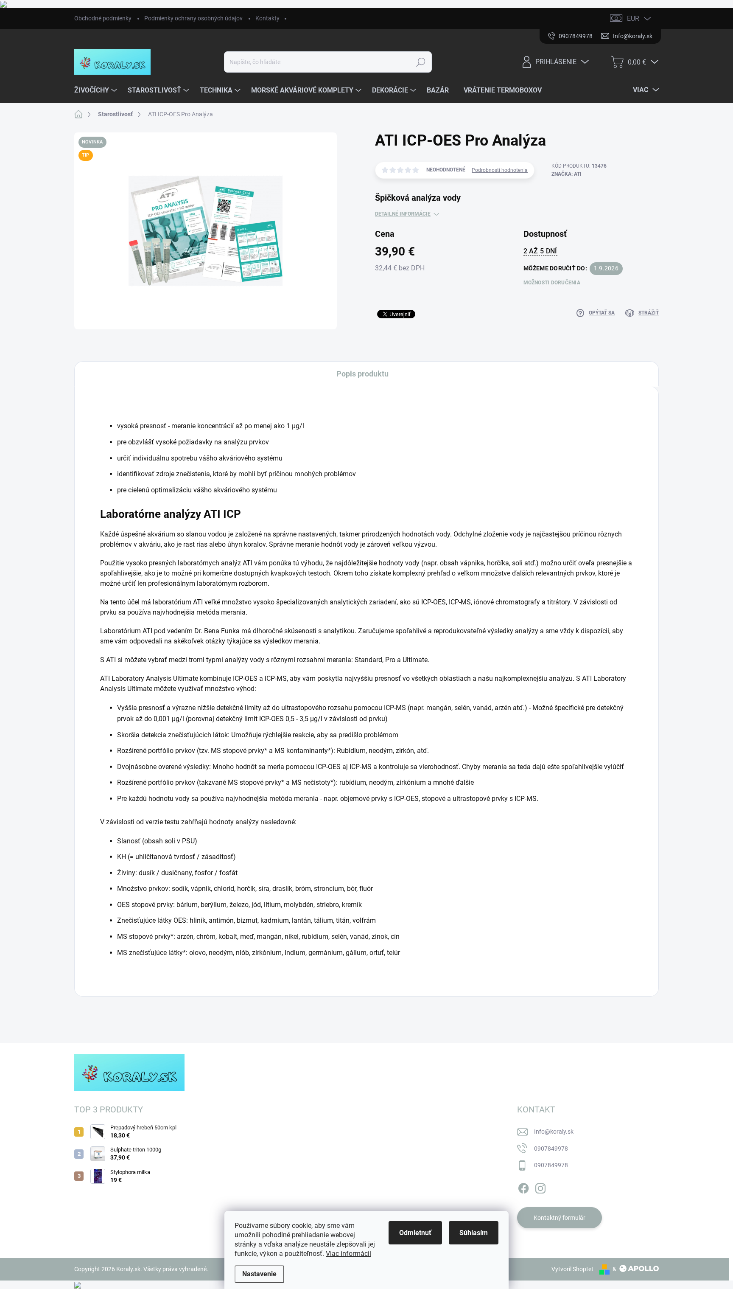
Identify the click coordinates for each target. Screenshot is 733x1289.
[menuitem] (96, 90)
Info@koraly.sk (554, 1131)
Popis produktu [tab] (362, 373)
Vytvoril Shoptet (572, 1269)
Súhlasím (473, 1233)
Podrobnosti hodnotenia (500, 170)
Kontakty (267, 18)
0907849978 (551, 1148)
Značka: (566, 174)
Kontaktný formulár (559, 1217)
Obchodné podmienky (102, 18)
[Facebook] (523, 1186)
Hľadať (421, 62)
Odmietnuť (415, 1233)
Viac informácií (348, 1254)
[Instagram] (540, 1186)
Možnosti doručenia (551, 283)
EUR (633, 18)
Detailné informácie (403, 214)
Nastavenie (259, 1274)
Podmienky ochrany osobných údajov (193, 18)
